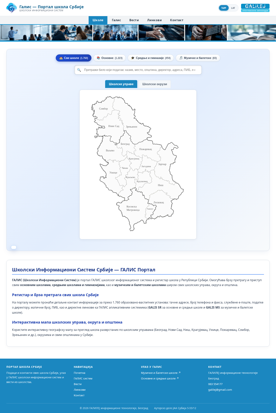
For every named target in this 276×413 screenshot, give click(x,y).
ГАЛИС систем (83, 378)
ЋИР (223, 8)
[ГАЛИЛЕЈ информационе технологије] (255, 8)
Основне (109, 57)
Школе (98, 20)
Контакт (176, 20)
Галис (116, 20)
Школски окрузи (154, 84)
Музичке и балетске (198, 57)
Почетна (79, 373)
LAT (233, 8)
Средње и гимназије (150, 57)
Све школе (73, 57)
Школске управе (121, 84)
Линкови (154, 20)
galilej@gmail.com (220, 389)
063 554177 (215, 384)
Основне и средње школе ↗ (160, 378)
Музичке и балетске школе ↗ (161, 373)
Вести (134, 20)
